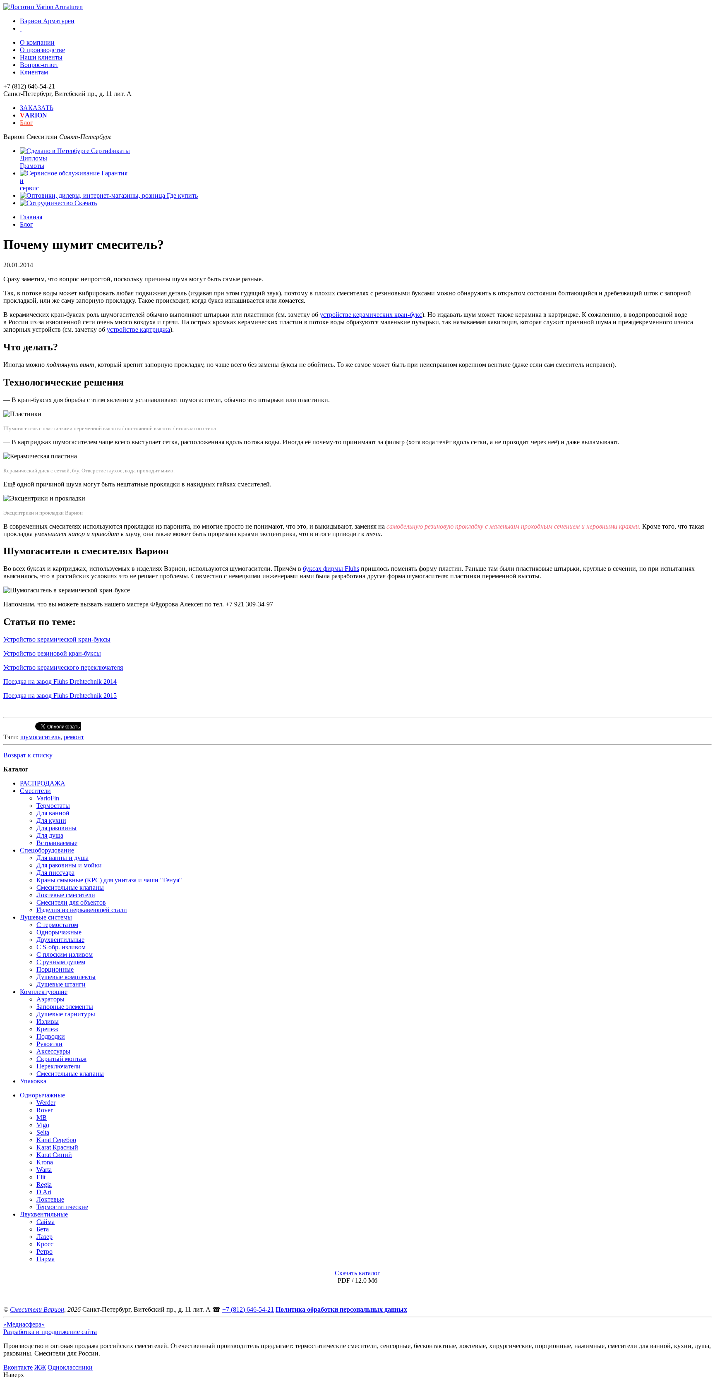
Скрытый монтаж (61, 1058)
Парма (45, 1258)
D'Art (43, 1191)
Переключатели (58, 1066)
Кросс (44, 1244)
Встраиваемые (56, 842)
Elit (41, 1177)
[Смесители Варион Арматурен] (43, 6)
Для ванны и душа (62, 857)
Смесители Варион (37, 1309)
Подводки (50, 1036)
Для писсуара (55, 872)
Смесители (35, 790)
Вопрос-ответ (39, 64)
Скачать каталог (357, 1273)
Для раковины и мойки (69, 865)
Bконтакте (18, 1367)
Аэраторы (50, 999)
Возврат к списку (28, 755)
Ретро (44, 1251)
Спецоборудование (47, 850)
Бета (42, 1229)
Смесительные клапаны (70, 887)
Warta (44, 1169)
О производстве (42, 49)
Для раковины (56, 827)
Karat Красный (57, 1147)
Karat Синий (54, 1154)
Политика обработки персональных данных (341, 1309)
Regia (44, 1184)
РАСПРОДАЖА (42, 783)
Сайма (45, 1221)
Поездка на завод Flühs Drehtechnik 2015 (60, 695)
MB (41, 1117)
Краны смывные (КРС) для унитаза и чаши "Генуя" (109, 880)
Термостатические (62, 1206)
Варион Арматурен (47, 20)
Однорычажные (59, 932)
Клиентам (34, 72)
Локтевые (50, 1199)
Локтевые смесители (65, 894)
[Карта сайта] (21, 28)
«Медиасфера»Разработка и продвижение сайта (50, 1328)
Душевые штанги (61, 984)
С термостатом (57, 924)
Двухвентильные (60, 939)
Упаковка (33, 1081)
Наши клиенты (41, 57)
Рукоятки (49, 1043)
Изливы (47, 1021)
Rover (44, 1110)
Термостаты (53, 805)
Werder (45, 1102)
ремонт (74, 736)
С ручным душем (60, 961)
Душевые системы (46, 917)
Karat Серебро (56, 1139)
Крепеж (47, 1028)
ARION (33, 115)
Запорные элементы (64, 1006)
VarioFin (47, 798)
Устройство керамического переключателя (63, 667)
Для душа (49, 835)
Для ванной (53, 813)
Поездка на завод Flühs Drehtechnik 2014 (60, 681)
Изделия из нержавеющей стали (81, 909)
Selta (42, 1132)
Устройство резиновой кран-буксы (52, 653)
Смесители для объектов (71, 902)
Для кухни (51, 820)
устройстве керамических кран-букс (371, 314)
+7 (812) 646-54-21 (248, 1309)
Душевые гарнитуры (65, 1014)
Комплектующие (43, 991)
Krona (44, 1162)
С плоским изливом (64, 954)
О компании (37, 42)
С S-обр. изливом (61, 947)
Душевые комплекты (66, 976)
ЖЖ (40, 1367)
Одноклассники (70, 1367)
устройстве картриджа (138, 329)
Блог (26, 122)
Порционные (55, 969)
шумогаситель (40, 736)
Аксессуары (53, 1051)
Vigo (42, 1124)
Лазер (44, 1236)
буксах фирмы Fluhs (331, 568)
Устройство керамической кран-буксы (56, 639)
